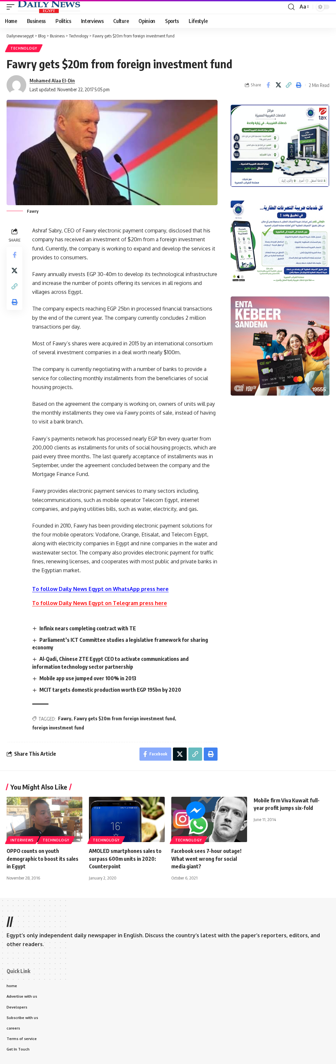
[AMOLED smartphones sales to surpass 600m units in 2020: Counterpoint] (127, 819)
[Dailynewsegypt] (49, 7)
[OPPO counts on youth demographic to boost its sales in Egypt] (44, 819)
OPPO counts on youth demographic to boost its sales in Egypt (42, 858)
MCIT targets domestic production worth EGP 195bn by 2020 (110, 689)
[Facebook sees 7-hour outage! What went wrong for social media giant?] (209, 819)
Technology (23, 48)
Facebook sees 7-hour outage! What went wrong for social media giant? (206, 858)
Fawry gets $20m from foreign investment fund (124, 718)
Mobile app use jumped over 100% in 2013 (87, 678)
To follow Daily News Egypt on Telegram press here (99, 603)
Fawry (64, 718)
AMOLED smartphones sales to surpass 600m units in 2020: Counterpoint (125, 858)
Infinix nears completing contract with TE (87, 628)
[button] (12, 7)
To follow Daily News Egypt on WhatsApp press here (100, 589)
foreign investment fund (58, 727)
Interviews (22, 840)
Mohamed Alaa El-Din (52, 80)
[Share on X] (278, 85)
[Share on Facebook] (268, 85)
